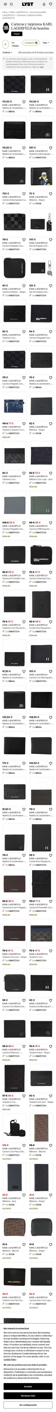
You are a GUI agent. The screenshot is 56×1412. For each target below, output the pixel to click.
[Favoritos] (51, 4)
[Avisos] (44, 4)
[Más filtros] (5, 44)
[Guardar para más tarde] (24, 102)
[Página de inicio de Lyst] (27, 4)
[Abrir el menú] (5, 4)
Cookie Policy (10, 1359)
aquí (42, 67)
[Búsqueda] (11, 4)
